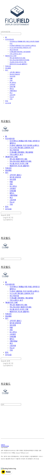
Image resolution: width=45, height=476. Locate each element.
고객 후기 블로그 (15, 72)
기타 (11, 99)
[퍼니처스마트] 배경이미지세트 (19, 60)
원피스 (12, 89)
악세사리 (8, 66)
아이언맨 (12, 76)
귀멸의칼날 (13, 91)
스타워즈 (12, 84)
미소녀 (12, 97)
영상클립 (8, 68)
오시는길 (8, 103)
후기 (6, 70)
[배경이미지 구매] (10, 56)
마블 (11, 78)
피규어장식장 (9, 39)
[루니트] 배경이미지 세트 (17, 58)
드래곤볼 (12, 86)
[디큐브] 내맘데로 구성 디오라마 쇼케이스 (23, 45)
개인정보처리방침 (5, 446)
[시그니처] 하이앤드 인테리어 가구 (20, 47)
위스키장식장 (14, 50)
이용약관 (3, 444)
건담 (11, 80)
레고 (11, 93)
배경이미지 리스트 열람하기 (18, 64)
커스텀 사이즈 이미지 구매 (18, 62)
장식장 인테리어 (15, 74)
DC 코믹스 (13, 82)
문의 (6, 101)
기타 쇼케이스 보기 (16, 54)
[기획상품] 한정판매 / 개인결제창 (20, 52)
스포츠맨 (12, 95)
